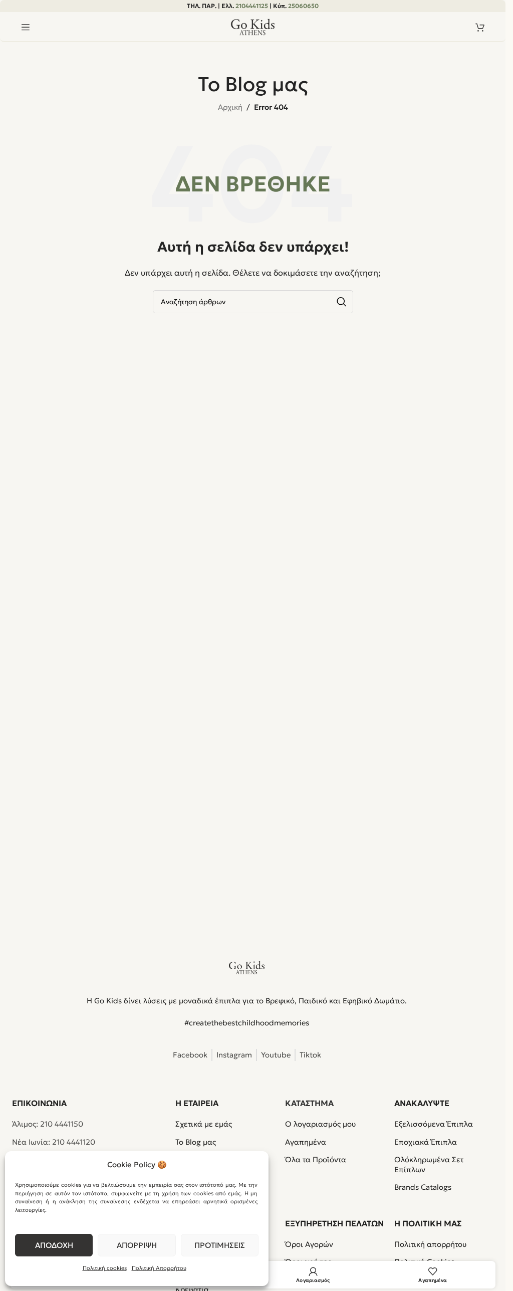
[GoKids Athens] (247, 968)
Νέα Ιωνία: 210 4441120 (53, 1142)
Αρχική (230, 107)
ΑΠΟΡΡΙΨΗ (137, 1245)
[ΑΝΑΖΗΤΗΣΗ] (341, 301)
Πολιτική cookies (105, 1267)
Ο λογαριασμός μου (320, 1124)
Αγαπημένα (305, 1142)
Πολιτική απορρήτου (430, 1244)
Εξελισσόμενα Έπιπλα (433, 1124)
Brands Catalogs (422, 1187)
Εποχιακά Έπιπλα (425, 1142)
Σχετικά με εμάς (203, 1124)
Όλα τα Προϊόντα (315, 1159)
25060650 (303, 6)
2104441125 (251, 6)
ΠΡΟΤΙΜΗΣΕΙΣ (219, 1245)
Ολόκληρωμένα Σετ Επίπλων (428, 1164)
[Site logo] (253, 26)
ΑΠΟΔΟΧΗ (54, 1245)
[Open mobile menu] (26, 27)
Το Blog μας (195, 1142)
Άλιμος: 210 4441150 (47, 1124)
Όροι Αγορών (309, 1244)
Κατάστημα (309, 1103)
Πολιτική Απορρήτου (159, 1267)
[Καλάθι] (480, 27)
